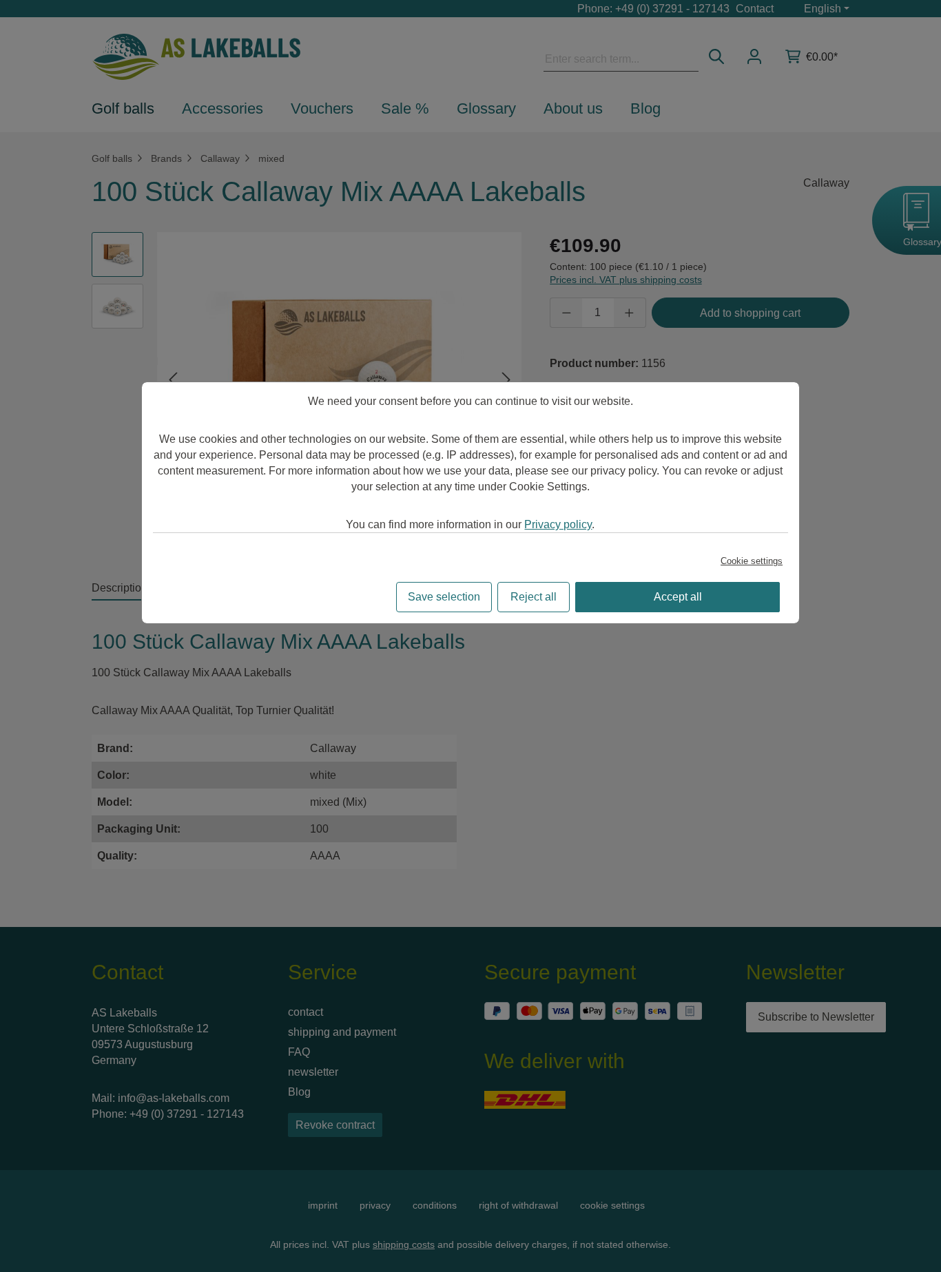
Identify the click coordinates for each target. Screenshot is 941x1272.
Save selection (444, 597)
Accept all (678, 597)
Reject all (533, 597)
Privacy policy (558, 524)
